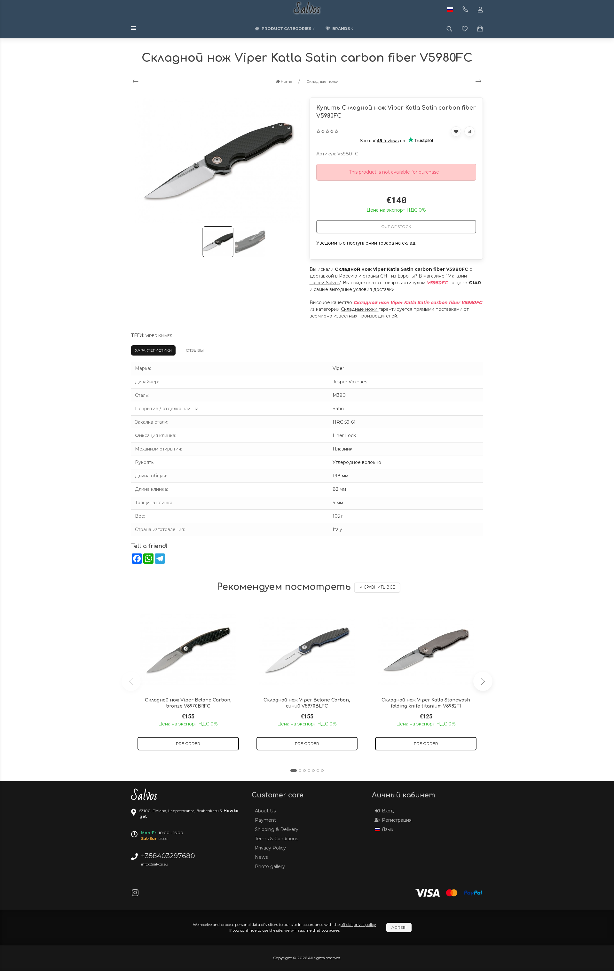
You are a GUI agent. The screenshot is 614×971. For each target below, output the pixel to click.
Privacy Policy (270, 848)
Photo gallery (270, 866)
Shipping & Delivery (276, 829)
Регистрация (397, 820)
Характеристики (153, 350)
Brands (341, 28)
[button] (293, 770)
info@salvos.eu (154, 864)
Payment (265, 820)
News (261, 857)
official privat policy (358, 924)
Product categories (286, 28)
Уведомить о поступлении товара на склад (365, 243)
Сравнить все (379, 587)
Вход (388, 811)
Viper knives (159, 335)
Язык (387, 829)
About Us (265, 811)
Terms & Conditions (276, 839)
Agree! (398, 927)
